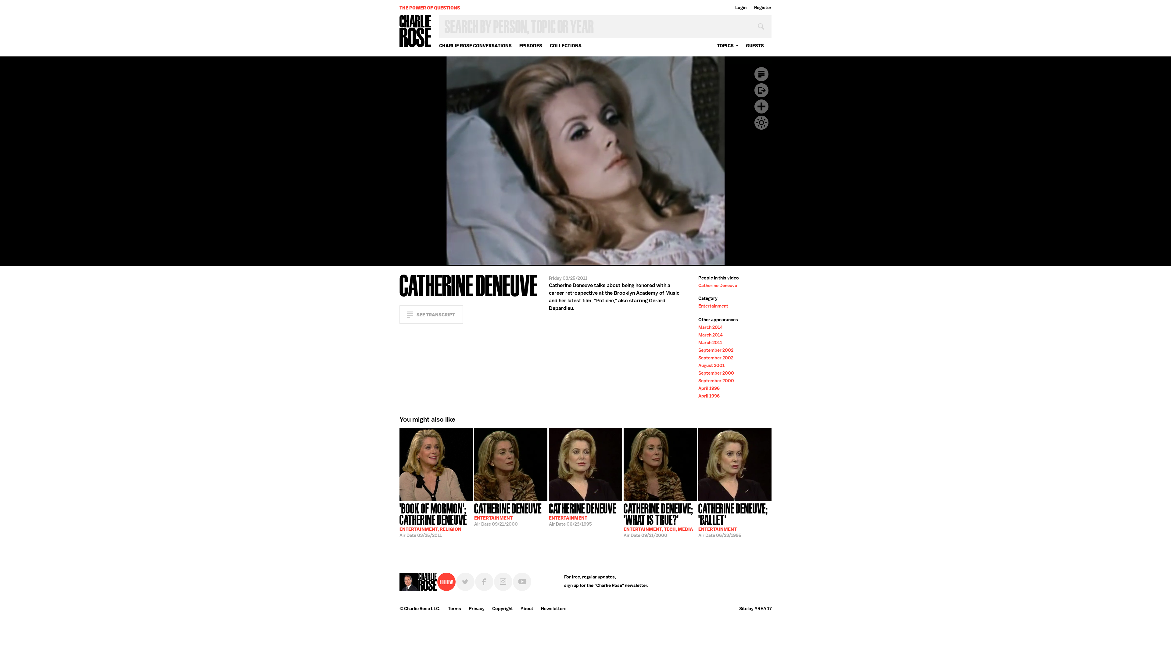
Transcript (761, 74)
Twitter (465, 582)
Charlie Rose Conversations (475, 46)
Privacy (477, 609)
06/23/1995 (582, 514)
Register (763, 8)
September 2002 (715, 350)
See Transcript (436, 315)
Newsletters (554, 609)
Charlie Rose (415, 31)
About (527, 609)
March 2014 (710, 327)
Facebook (484, 582)
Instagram (503, 582)
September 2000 (716, 373)
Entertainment (713, 306)
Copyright (502, 609)
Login (741, 8)
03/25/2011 (433, 519)
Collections (566, 46)
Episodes (530, 46)
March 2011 (710, 343)
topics (725, 46)
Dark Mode (761, 123)
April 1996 (709, 388)
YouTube (522, 582)
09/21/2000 (508, 514)
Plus (761, 106)
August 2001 (711, 365)
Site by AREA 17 (755, 609)
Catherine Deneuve (717, 286)
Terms (454, 609)
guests (755, 46)
